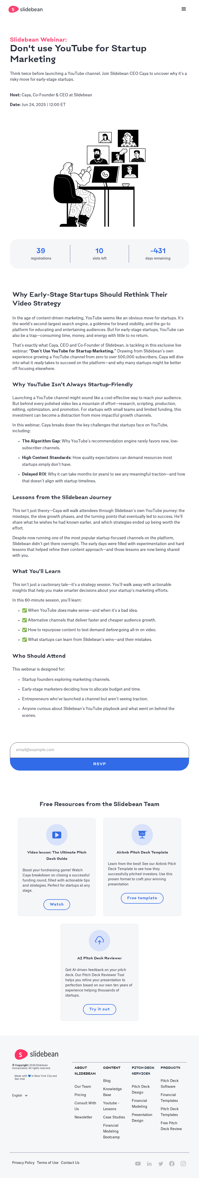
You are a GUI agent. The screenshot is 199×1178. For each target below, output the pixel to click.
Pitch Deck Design (141, 1089)
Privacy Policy (23, 1163)
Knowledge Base (112, 1092)
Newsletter (83, 1117)
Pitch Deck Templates (170, 1112)
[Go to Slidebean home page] (26, 9)
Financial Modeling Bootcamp (111, 1131)
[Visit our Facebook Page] (171, 1166)
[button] (184, 9)
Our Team (83, 1086)
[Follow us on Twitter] (160, 1166)
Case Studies (114, 1117)
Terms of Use (47, 1163)
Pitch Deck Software (170, 1083)
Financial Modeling (139, 1103)
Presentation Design (142, 1118)
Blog (107, 1081)
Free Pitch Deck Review (171, 1126)
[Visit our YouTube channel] (137, 1166)
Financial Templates (169, 1098)
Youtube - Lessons (111, 1106)
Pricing (80, 1095)
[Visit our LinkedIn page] (149, 1166)
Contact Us (70, 1163)
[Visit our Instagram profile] (183, 1166)
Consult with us (85, 1106)
